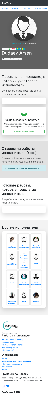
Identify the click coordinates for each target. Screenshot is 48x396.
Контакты (7, 367)
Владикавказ (31, 43)
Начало (5, 8)
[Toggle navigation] (43, 3)
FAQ (5, 359)
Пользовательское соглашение (17, 361)
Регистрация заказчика (24, 131)
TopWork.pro (8, 3)
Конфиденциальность (12, 364)
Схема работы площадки (14, 339)
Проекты (16, 8)
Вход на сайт (9, 350)
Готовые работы (10, 347)
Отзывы (27, 8)
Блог (5, 369)
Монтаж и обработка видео (11, 59)
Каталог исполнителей (13, 345)
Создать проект (10, 342)
